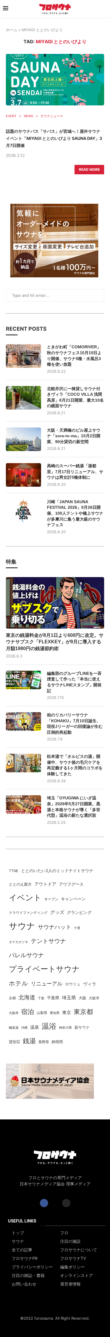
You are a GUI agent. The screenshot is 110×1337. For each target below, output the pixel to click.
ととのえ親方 (20, 884)
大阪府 (13, 1013)
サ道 (77, 928)
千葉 (41, 998)
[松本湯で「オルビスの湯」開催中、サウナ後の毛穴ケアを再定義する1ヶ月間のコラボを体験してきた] (23, 763)
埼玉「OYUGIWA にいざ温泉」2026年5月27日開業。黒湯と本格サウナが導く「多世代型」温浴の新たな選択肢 (73, 807)
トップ (18, 1233)
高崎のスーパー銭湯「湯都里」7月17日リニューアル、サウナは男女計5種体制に (75, 471)
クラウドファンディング (28, 912)
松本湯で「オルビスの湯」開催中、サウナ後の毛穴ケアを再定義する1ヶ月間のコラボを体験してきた (75, 765)
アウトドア (45, 884)
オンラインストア (76, 1275)
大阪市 (94, 998)
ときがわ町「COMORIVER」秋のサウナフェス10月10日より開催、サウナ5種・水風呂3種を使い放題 (74, 355)
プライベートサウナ (44, 968)
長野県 (43, 1042)
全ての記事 (22, 1250)
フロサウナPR (25, 1258)
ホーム (11, 29)
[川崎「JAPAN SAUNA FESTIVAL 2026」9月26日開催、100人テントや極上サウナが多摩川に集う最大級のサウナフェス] (23, 511)
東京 (66, 1012)
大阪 (82, 998)
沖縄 (24, 1028)
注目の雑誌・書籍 (28, 1275)
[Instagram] (66, 1203)
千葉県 (53, 997)
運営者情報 (70, 1284)
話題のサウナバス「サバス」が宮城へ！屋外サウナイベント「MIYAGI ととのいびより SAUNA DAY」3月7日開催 (54, 138)
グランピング (79, 912)
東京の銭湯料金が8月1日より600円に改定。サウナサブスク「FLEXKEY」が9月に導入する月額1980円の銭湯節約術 (55, 642)
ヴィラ (89, 984)
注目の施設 (70, 1241)
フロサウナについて (78, 1250)
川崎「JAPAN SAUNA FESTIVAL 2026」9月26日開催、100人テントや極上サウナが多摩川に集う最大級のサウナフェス (75, 513)
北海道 (26, 997)
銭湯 (29, 1041)
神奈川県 (65, 1027)
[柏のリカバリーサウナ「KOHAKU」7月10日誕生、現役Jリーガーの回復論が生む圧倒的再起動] (23, 721)
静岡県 (57, 1042)
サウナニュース (51, 116)
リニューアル (46, 983)
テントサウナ (48, 941)
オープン (51, 899)
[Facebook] (44, 1203)
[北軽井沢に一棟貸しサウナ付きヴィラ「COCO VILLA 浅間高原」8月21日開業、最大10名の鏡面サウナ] (23, 398)
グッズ (57, 912)
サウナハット (54, 927)
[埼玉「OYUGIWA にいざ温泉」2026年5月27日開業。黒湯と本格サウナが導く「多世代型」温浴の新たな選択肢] (23, 804)
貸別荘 (14, 1042)
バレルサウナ (26, 955)
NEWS (28, 116)
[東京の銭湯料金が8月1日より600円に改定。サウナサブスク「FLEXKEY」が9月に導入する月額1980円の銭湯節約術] (55, 603)
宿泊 (27, 1011)
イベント (25, 897)
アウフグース (71, 884)
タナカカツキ (18, 942)
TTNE (13, 871)
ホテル (18, 983)
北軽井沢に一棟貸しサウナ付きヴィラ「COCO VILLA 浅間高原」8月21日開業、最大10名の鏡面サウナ (75, 397)
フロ (64, 1233)
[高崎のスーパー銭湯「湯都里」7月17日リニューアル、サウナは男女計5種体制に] (23, 475)
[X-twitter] (55, 1203)
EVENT (11, 116)
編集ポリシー (72, 1267)
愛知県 (55, 1013)
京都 (12, 998)
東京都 (83, 1011)
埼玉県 (69, 997)
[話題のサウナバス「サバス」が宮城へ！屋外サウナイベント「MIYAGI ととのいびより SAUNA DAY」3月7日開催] (55, 79)
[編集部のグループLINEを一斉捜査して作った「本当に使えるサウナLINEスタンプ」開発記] (23, 680)
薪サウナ (82, 1027)
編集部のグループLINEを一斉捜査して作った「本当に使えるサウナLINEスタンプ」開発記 (74, 682)
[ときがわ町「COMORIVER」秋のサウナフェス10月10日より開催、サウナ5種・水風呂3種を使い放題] (23, 356)
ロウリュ (72, 984)
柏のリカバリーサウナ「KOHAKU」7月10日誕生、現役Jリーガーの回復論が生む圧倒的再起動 (75, 724)
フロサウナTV (73, 1258)
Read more (89, 169)
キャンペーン (73, 899)
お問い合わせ (24, 1284)
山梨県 (42, 1013)
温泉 (34, 1027)
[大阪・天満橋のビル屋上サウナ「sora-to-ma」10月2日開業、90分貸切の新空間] (23, 439)
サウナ (22, 926)
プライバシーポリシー (32, 1267)
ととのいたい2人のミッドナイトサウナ (57, 870)
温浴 (49, 1026)
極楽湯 (13, 1027)
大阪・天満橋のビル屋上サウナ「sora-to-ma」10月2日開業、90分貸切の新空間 (73, 436)
